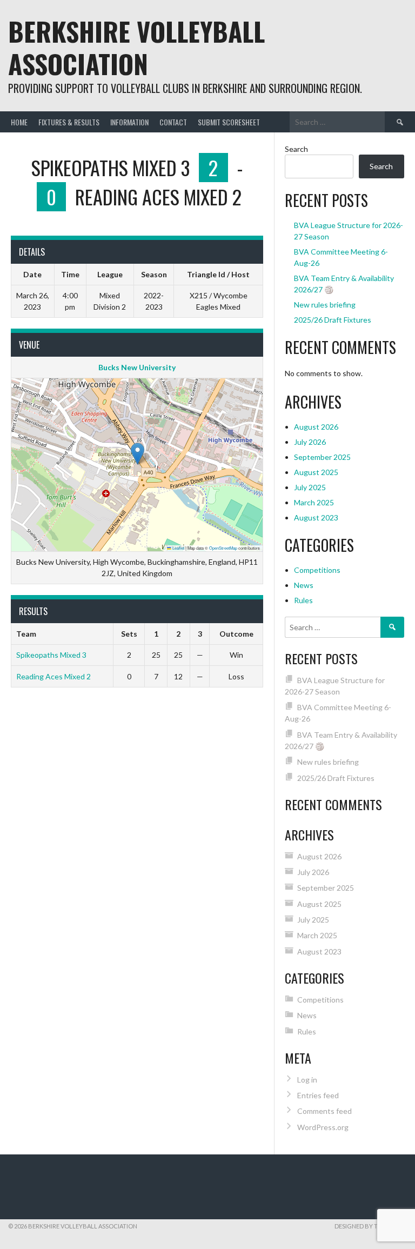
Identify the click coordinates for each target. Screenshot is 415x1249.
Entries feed (318, 1095)
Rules (303, 600)
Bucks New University (137, 367)
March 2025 (314, 502)
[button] (137, 454)
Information (129, 122)
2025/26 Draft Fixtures (332, 319)
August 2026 (316, 426)
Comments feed (324, 1111)
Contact (173, 122)
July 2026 (310, 441)
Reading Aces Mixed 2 (53, 676)
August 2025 (316, 472)
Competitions (317, 570)
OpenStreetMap (223, 548)
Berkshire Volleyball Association (136, 47)
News (303, 585)
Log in (307, 1079)
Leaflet (177, 548)
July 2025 (310, 487)
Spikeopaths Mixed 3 (51, 654)
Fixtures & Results (68, 122)
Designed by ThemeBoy (370, 1226)
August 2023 (316, 517)
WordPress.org (323, 1127)
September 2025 (322, 457)
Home (19, 122)
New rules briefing (325, 304)
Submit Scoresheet (229, 122)
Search (296, 148)
